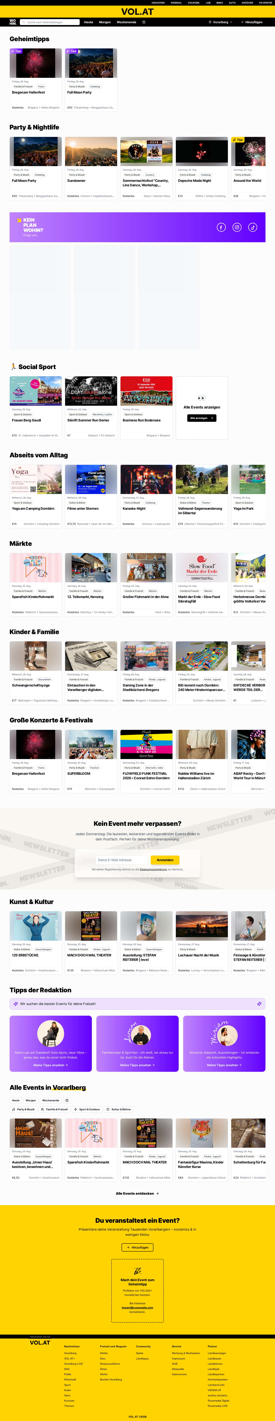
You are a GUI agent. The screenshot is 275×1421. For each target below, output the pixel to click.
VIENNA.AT (214, 1390)
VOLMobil (194, 2)
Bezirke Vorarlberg (111, 1379)
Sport (67, 1384)
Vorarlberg (220, 22)
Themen (69, 1405)
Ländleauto (214, 1358)
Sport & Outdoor (89, 1109)
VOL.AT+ (69, 1358)
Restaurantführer (110, 1363)
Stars (67, 1395)
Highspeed (158, 2)
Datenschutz (179, 1374)
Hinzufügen (253, 22)
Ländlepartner (216, 1374)
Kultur (67, 1390)
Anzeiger (247, 2)
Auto (232, 2)
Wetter (104, 1353)
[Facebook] (221, 227)
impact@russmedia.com (137, 1307)
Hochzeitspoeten (218, 1379)
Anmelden (165, 860)
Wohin (104, 1374)
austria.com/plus (217, 1395)
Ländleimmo (215, 1363)
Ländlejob (213, 1369)
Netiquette (178, 1369)
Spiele (139, 1353)
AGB (174, 1363)
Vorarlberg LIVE (73, 1363)
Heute (88, 22)
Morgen (105, 22)
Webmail (176, 2)
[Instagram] (237, 227)
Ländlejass (142, 1358)
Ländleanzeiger (217, 1353)
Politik (67, 1374)
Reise (103, 1369)
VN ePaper (265, 2)
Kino (102, 1358)
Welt (66, 1369)
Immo (219, 2)
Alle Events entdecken (135, 1193)
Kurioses (69, 1400)
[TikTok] (253, 227)
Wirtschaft (70, 1379)
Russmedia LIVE (217, 1405)
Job (208, 2)
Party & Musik (26, 1109)
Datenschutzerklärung (153, 869)
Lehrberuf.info (216, 1384)
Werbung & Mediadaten (186, 1353)
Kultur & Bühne (121, 1109)
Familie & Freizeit (57, 1109)
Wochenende (126, 22)
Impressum (178, 1358)
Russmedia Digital (218, 1400)
